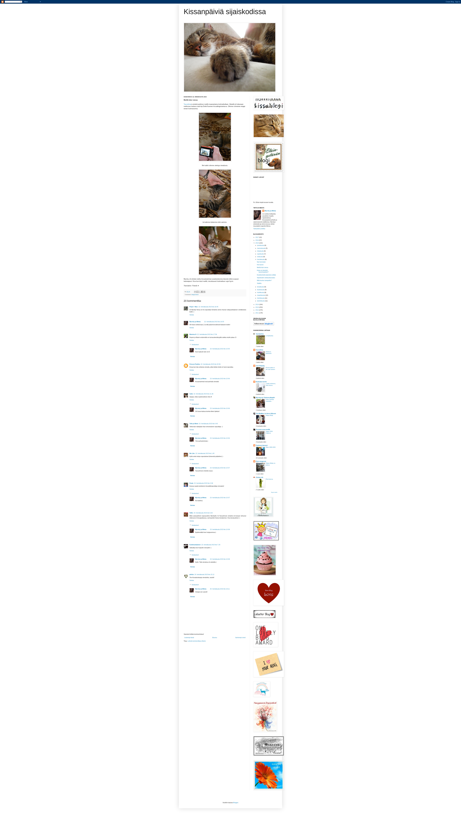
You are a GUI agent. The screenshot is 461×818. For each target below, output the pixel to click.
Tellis (191, 513)
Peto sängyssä (261, 461)
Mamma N (192, 334)
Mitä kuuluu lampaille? (264, 280)
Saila (191, 394)
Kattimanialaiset (195, 545)
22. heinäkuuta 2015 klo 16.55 (214, 322)
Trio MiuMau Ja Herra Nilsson (266, 413)
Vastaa (191, 315)
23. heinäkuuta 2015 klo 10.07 (220, 468)
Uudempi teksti (189, 637)
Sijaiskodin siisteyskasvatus (266, 278)
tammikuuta (261, 301)
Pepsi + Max (193, 307)
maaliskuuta (261, 295)
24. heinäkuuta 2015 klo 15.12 (204, 574)
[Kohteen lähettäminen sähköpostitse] (195, 292)
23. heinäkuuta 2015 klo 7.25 (210, 545)
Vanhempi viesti (240, 637)
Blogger (235, 802)
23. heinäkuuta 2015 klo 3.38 (203, 483)
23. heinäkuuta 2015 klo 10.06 (220, 378)
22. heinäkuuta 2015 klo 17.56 (207, 334)
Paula (191, 483)
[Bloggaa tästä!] (197, 292)
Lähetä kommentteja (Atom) (197, 641)
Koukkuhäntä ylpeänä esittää (266, 275)
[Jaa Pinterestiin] (204, 292)
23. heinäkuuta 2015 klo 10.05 (220, 349)
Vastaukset (195, 344)
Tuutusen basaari (262, 445)
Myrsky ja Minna (195, 322)
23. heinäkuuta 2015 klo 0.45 (208, 423)
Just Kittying (260, 366)
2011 (257, 313)
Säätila (259, 283)
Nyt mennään (261, 262)
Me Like (192, 453)
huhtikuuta (260, 292)
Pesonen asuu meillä (263, 429)
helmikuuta (261, 298)
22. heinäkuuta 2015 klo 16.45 (208, 307)
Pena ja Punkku (194, 364)
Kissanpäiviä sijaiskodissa (225, 12)
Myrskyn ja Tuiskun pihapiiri (265, 397)
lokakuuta (260, 251)
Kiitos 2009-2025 (271, 447)
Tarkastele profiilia (259, 229)
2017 (257, 237)
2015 (257, 243)
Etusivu (214, 637)
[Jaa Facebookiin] (202, 292)
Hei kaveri (260, 265)
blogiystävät (194, 294)
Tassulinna (187, 104)
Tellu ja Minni (193, 423)
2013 (257, 307)
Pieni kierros (269, 479)
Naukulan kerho (261, 382)
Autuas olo (259, 477)
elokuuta (260, 257)
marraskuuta (261, 248)
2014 (257, 304)
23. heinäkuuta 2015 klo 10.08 (220, 529)
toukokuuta (261, 290)
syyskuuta (260, 254)
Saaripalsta (260, 334)
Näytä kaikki (274, 492)
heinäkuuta (261, 259)
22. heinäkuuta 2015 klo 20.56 (211, 364)
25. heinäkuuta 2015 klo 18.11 (220, 589)
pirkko (191, 574)
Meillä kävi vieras (262, 267)
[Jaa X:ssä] (200, 292)
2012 (257, 310)
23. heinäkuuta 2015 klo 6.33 (203, 513)
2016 (257, 240)
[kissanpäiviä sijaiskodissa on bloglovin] (263, 325)
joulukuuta (260, 245)
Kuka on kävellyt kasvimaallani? (263, 271)
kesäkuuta (260, 287)
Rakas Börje (269, 415)
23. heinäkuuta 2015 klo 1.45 (204, 453)
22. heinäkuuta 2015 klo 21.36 (203, 394)
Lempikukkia (269, 335)
